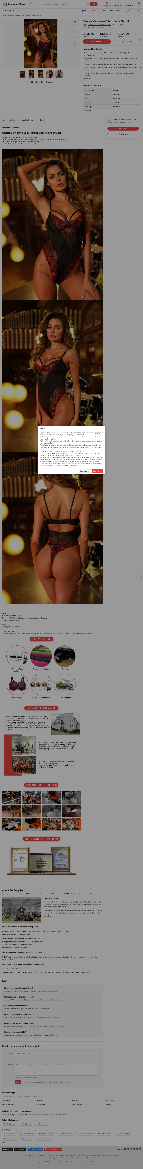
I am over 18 (97, 471)
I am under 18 (84, 471)
